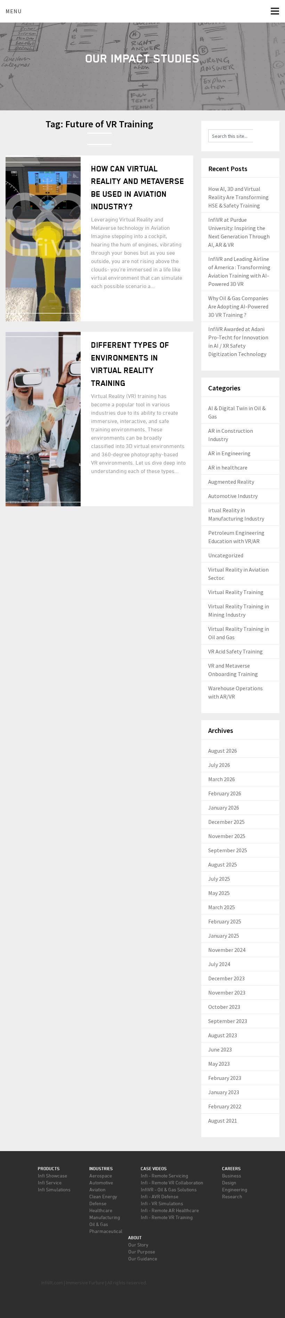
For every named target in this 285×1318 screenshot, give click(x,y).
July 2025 (219, 878)
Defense (97, 1203)
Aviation (97, 1189)
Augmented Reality (231, 481)
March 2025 (221, 907)
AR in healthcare (227, 467)
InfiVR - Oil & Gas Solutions (169, 1189)
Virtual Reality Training (235, 592)
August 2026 (222, 750)
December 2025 (226, 821)
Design (229, 1182)
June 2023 (220, 1049)
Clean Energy (103, 1196)
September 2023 (227, 1020)
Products (49, 1168)
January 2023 (223, 1092)
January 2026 (223, 807)
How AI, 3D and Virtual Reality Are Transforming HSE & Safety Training (238, 197)
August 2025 (222, 864)
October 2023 (224, 1006)
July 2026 (219, 764)
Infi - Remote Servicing (164, 1175)
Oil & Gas (98, 1224)
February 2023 (224, 1077)
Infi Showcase (52, 1175)
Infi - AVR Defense (159, 1196)
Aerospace (100, 1175)
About (135, 1237)
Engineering (234, 1189)
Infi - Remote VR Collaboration (172, 1182)
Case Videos (154, 1168)
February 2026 (224, 793)
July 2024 (219, 964)
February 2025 (224, 921)
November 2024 (226, 949)
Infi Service (50, 1182)
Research (232, 1196)
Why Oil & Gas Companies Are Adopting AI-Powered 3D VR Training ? (238, 306)
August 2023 (222, 1035)
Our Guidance (142, 1258)
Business (231, 1175)
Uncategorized (225, 555)
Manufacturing (104, 1217)
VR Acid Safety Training (235, 651)
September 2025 (227, 850)
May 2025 (219, 892)
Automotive (101, 1182)
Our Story (138, 1245)
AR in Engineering (229, 453)
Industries (101, 1168)
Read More (114, 307)
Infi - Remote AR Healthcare (170, 1210)
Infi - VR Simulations (162, 1203)
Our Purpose (141, 1251)
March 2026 (221, 779)
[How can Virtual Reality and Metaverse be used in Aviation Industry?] (43, 238)
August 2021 (222, 1120)
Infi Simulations (54, 1189)
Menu (14, 11)
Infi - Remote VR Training (167, 1217)
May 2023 (219, 1063)
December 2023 (226, 978)
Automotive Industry (233, 495)
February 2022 (224, 1106)
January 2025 (223, 935)
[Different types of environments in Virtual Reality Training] (43, 419)
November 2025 (226, 836)
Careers (231, 1168)
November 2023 (226, 992)
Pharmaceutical (105, 1231)
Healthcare (100, 1210)
